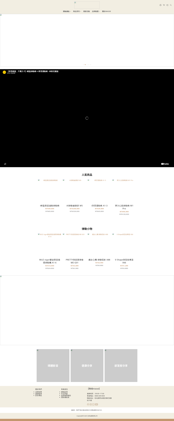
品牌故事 (38, 392)
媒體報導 (38, 394)
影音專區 (38, 395)
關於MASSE (106, 11)
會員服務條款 (66, 395)
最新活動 (86, 11)
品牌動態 (95, 11)
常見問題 (64, 394)
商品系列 (76, 11)
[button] (87, 118)
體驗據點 (66, 11)
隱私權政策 (65, 397)
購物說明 (64, 392)
